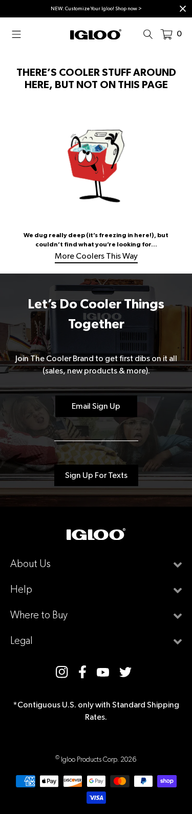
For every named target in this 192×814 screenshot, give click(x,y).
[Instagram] (62, 671)
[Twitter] (125, 671)
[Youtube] (103, 671)
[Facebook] (82, 671)
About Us (30, 564)
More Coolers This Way (96, 256)
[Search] (151, 34)
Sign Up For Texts (96, 475)
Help (21, 589)
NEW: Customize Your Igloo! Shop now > (96, 8)
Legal (21, 640)
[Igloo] (95, 34)
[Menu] (19, 34)
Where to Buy (39, 615)
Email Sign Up (96, 406)
